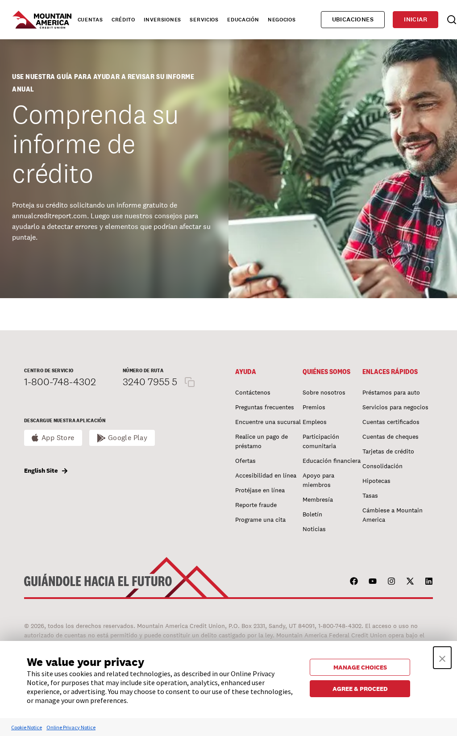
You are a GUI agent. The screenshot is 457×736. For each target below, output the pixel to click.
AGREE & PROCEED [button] (360, 689)
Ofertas (245, 461)
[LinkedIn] (429, 581)
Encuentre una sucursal (268, 422)
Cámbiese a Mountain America (392, 515)
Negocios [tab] (282, 19)
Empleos (315, 422)
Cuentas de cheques (390, 436)
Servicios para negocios (395, 407)
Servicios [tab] (204, 19)
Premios (314, 407)
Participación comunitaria (321, 441)
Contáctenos (252, 392)
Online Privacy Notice (71, 727)
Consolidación (382, 466)
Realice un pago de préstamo (261, 441)
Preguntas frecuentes (264, 407)
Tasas (370, 495)
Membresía (318, 499)
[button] (442, 658)
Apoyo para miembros (318, 480)
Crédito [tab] (123, 19)
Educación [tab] (243, 19)
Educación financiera (332, 461)
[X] (410, 581)
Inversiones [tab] (162, 19)
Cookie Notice (26, 727)
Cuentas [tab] (90, 19)
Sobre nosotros (324, 392)
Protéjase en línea (260, 490)
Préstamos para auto (391, 392)
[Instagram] (391, 581)
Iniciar (415, 19)
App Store (58, 437)
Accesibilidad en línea (265, 475)
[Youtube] (373, 581)
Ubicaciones (353, 19)
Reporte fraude (256, 505)
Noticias (314, 529)
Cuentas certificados (391, 422)
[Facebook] (354, 581)
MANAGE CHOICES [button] (360, 667)
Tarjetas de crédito (388, 451)
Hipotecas (376, 481)
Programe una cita (260, 520)
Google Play (128, 437)
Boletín (312, 514)
